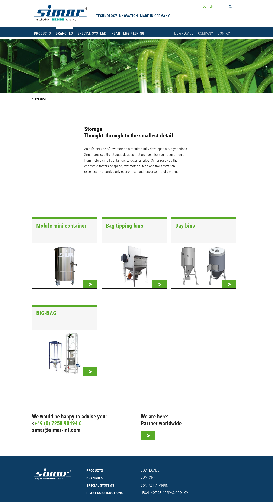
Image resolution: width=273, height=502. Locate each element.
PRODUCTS (94, 470)
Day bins (185, 226)
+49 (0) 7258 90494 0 (58, 423)
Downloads (183, 33)
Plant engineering (128, 33)
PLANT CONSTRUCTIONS (104, 493)
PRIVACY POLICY (176, 492)
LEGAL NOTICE (151, 492)
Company (205, 33)
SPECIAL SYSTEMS (100, 485)
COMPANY (148, 477)
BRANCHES (94, 478)
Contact (225, 33)
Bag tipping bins (124, 226)
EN (211, 6)
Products (42, 33)
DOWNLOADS (150, 470)
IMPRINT (164, 485)
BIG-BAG (46, 313)
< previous (39, 98)
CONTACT (148, 485)
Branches (64, 33)
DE (205, 6)
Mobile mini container (61, 226)
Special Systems (92, 33)
